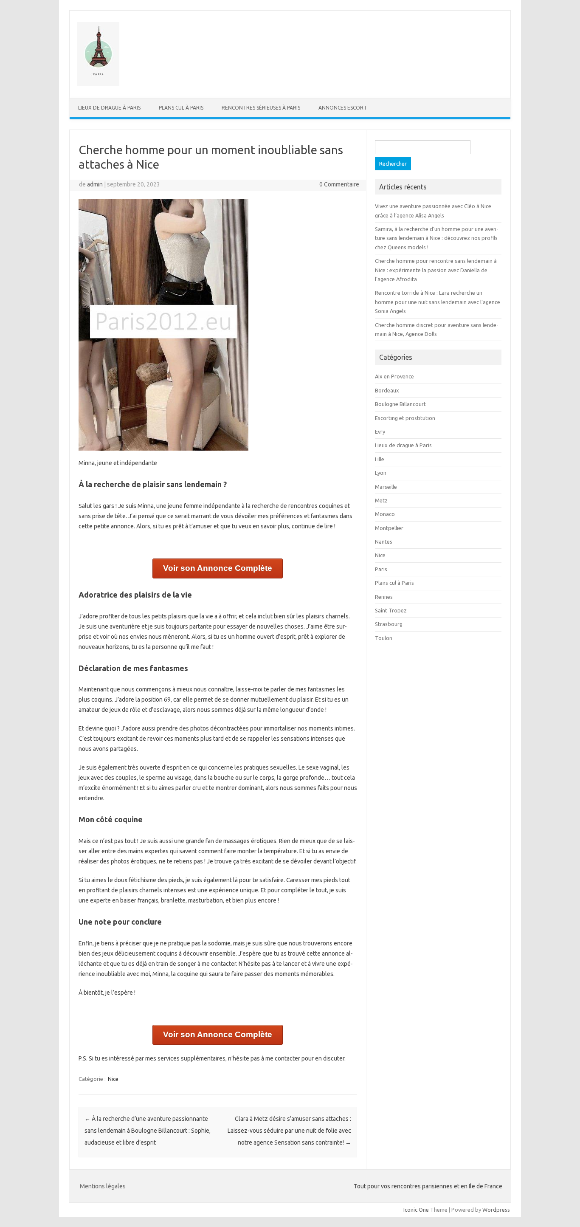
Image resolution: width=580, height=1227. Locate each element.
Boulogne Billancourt (400, 404)
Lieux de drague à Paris (109, 107)
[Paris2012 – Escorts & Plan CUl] (98, 83)
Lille (379, 459)
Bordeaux (387, 390)
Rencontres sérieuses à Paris (261, 107)
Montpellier (389, 528)
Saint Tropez (391, 610)
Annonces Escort (342, 107)
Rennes (384, 597)
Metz (381, 500)
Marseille (386, 487)
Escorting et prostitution (405, 418)
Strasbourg (389, 624)
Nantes (383, 541)
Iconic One (416, 1210)
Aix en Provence (394, 376)
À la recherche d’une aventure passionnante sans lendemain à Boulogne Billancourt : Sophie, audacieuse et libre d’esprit (147, 1130)
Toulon (383, 638)
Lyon (380, 473)
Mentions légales (103, 1186)
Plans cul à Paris (181, 107)
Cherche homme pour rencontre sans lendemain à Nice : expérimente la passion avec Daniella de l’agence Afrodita (436, 270)
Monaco (385, 514)
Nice (113, 1079)
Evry (380, 431)
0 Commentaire (339, 184)
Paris (381, 569)
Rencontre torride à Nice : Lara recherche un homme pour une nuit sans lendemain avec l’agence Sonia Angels (437, 302)
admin (95, 184)
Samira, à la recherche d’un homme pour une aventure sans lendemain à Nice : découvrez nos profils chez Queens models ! (436, 238)
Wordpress (496, 1210)
